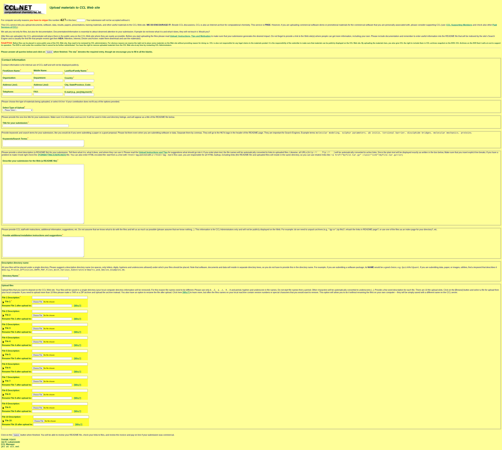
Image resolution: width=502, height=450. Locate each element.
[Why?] (186, 292)
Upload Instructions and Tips (153, 152)
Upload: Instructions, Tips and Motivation (190, 36)
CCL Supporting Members (459, 25)
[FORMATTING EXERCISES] (52, 155)
